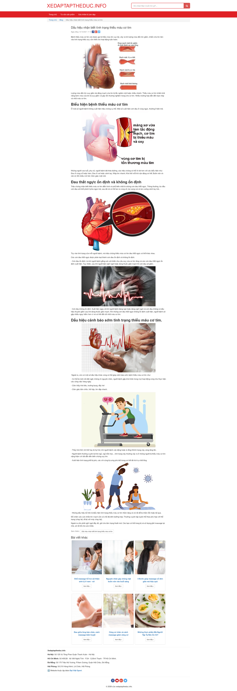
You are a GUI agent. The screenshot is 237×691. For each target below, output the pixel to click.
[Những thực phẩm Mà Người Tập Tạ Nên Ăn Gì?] (150, 611)
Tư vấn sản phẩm (67, 14)
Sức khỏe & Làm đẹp (86, 14)
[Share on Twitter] (99, 32)
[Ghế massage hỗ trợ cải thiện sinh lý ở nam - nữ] (87, 557)
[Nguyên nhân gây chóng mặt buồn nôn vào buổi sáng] (118, 557)
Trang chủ (53, 14)
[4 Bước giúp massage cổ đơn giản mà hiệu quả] (150, 557)
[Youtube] (117, 680)
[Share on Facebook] (93, 32)
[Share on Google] (96, 32)
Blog (61, 19)
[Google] (121, 680)
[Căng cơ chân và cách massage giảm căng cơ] (118, 611)
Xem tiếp (86, 586)
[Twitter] (125, 680)
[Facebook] (113, 680)
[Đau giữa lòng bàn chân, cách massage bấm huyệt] (87, 611)
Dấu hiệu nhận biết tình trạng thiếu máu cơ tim (97, 531)
